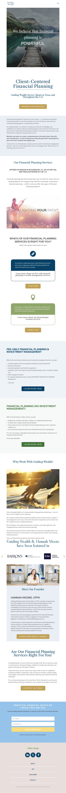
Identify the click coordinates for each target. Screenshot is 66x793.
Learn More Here (33, 389)
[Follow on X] (33, 755)
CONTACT (33, 780)
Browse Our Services (33, 106)
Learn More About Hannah (33, 636)
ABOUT (33, 763)
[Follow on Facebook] (38, 755)
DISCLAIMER (33, 774)
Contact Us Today (33, 688)
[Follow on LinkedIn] (27, 755)
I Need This (33, 330)
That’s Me (33, 286)
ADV (33, 769)
